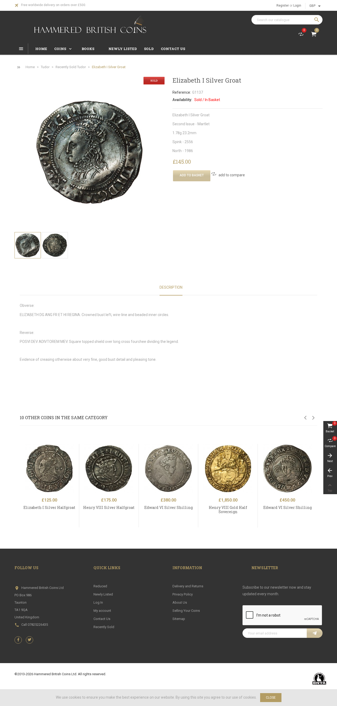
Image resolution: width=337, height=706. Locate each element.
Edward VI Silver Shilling (168, 507)
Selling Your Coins (186, 611)
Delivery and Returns (187, 586)
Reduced (100, 586)
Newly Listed (103, 594)
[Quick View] (77, 449)
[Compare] (77, 460)
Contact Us (101, 619)
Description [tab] (171, 287)
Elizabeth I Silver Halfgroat (49, 507)
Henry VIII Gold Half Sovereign (228, 509)
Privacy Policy (182, 594)
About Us (179, 602)
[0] (301, 35)
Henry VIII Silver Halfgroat (109, 507)
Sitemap (178, 619)
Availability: (182, 100)
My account (102, 611)
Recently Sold (103, 627)
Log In (98, 602)
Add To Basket (192, 175)
